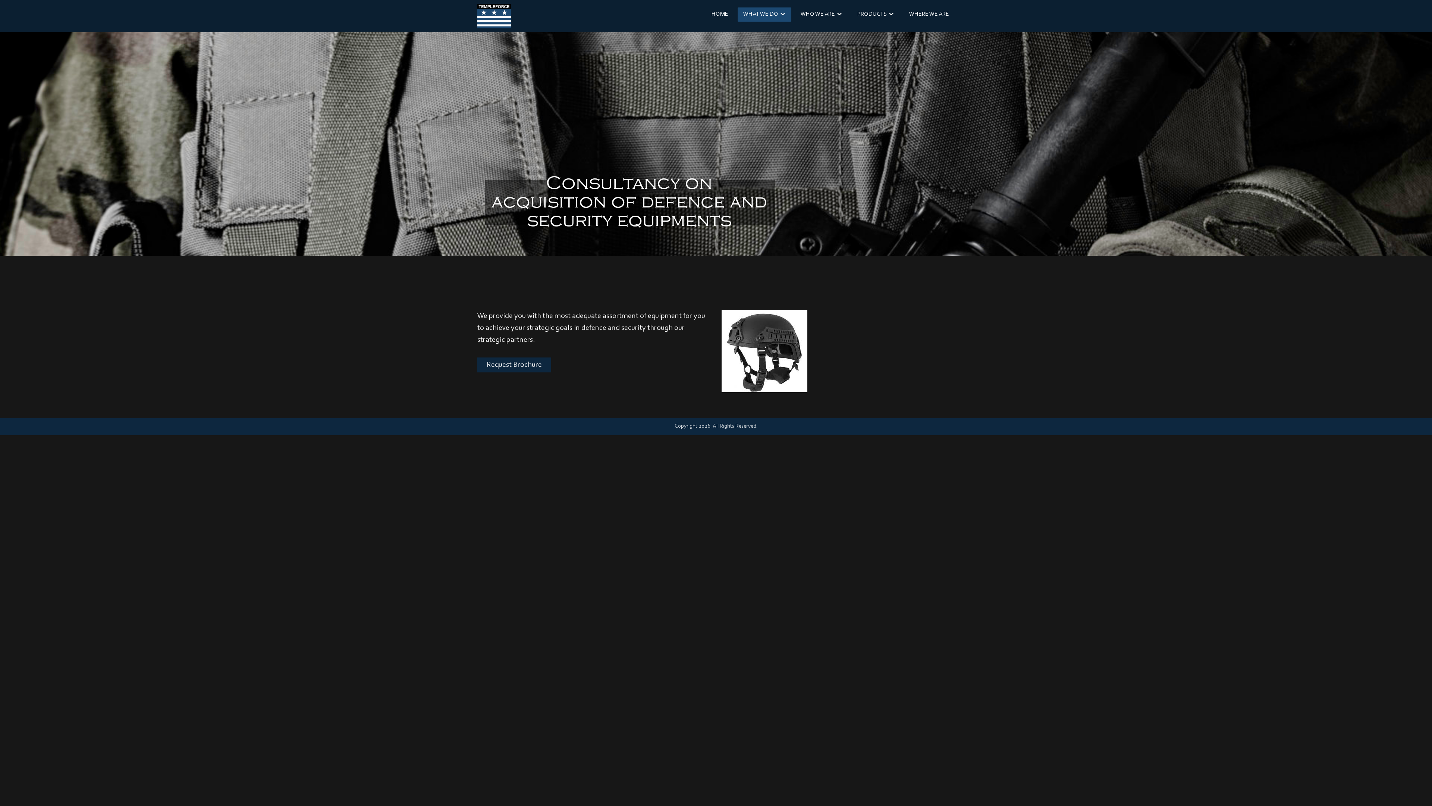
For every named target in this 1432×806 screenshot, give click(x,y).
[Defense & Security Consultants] (494, 16)
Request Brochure (514, 365)
